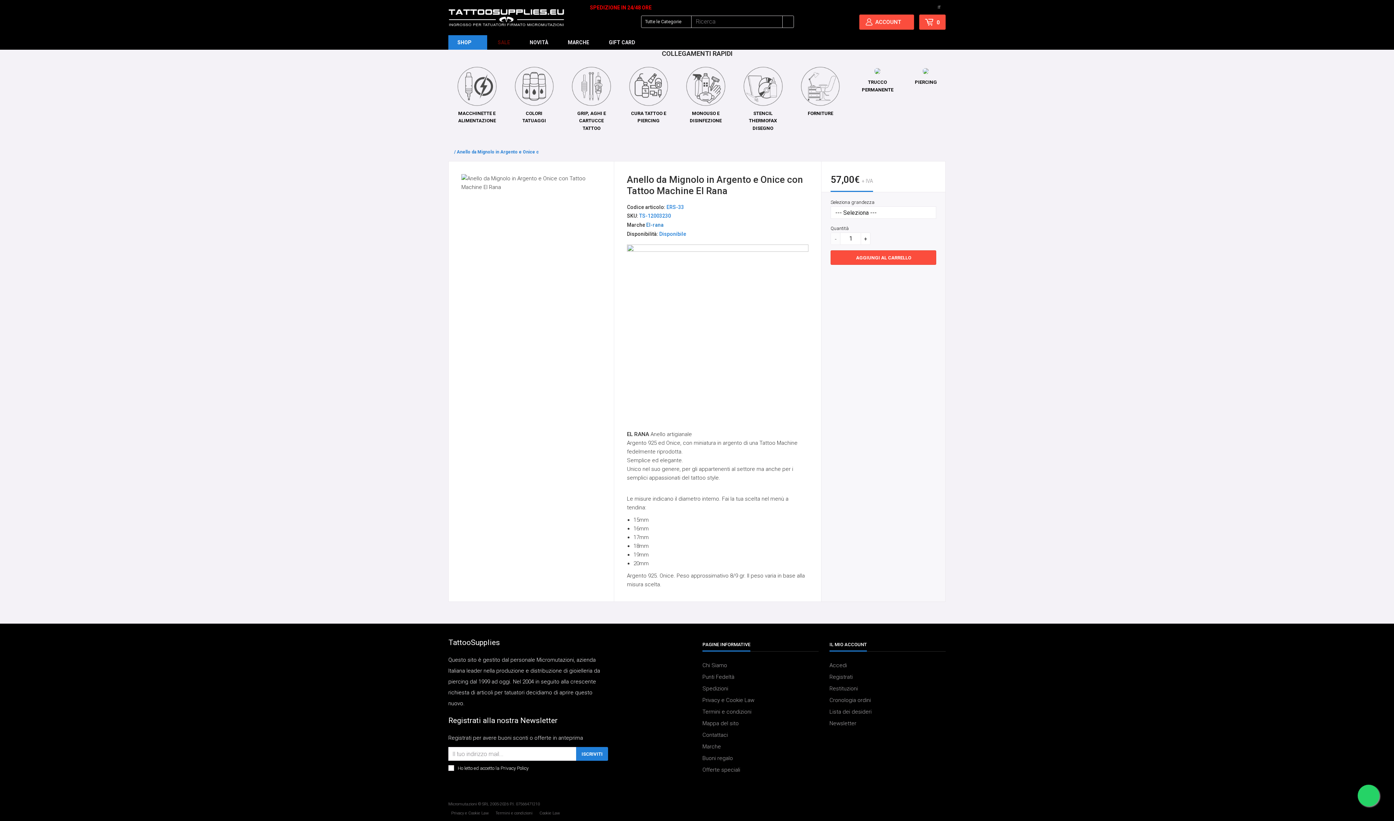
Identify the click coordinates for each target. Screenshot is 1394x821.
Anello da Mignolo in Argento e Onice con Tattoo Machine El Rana (525, 152)
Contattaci (715, 735)
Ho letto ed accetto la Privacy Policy (493, 768)
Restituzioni (844, 689)
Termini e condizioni (726, 712)
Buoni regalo (717, 758)
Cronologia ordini (850, 700)
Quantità (840, 228)
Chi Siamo (714, 665)
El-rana (655, 225)
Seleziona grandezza (853, 202)
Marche (711, 747)
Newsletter (843, 724)
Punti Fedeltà (718, 677)
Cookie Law (549, 813)
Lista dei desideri (851, 712)
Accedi (838, 665)
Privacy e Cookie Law (728, 700)
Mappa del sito (720, 724)
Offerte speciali (721, 770)
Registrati (841, 677)
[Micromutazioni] (506, 17)
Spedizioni (715, 689)
